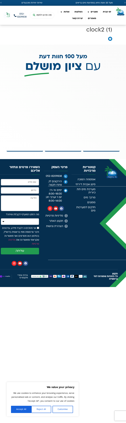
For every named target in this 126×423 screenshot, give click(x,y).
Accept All (21, 409)
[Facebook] (61, 208)
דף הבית (107, 12)
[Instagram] (50, 208)
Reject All (41, 409)
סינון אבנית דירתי (85, 184)
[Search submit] (34, 15)
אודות (66, 12)
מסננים (91, 202)
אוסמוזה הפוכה (86, 179)
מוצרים (94, 12)
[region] (43, 399)
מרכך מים (89, 197)
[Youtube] (55, 208)
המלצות (78, 12)
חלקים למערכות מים (85, 209)
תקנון (115, 274)
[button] (1, 3)
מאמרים (92, 18)
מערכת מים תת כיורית (86, 191)
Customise (63, 409)
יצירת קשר (77, 18)
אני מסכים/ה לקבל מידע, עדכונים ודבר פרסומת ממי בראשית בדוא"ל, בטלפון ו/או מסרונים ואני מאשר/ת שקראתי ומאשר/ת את (20, 236)
